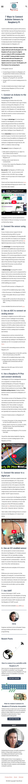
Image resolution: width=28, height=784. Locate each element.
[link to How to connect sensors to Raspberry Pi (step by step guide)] (14, 691)
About (15, 777)
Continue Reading (14, 678)
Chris (14, 624)
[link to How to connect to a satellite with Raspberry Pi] (14, 651)
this (24, 240)
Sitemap (21, 777)
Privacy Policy (8, 777)
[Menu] (2, 7)
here (24, 182)
